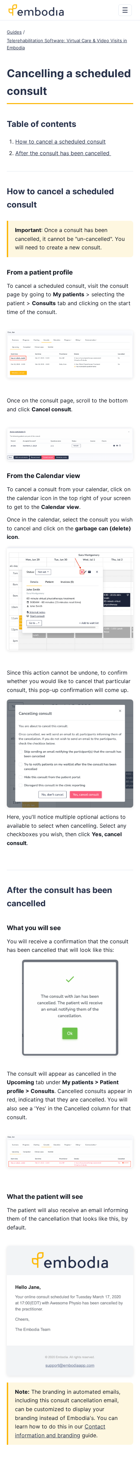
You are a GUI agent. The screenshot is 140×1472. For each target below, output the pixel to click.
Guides (14, 32)
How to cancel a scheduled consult (60, 141)
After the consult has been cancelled (63, 153)
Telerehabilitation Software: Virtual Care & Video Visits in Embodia (67, 44)
